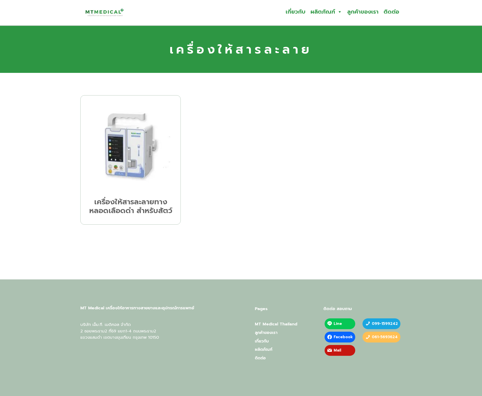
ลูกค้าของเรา (363, 12)
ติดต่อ (391, 12)
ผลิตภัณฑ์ (323, 12)
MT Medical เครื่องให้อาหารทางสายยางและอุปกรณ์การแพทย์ (137, 308)
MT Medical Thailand (276, 324)
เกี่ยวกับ (296, 12)
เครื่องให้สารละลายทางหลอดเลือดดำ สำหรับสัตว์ (130, 206)
